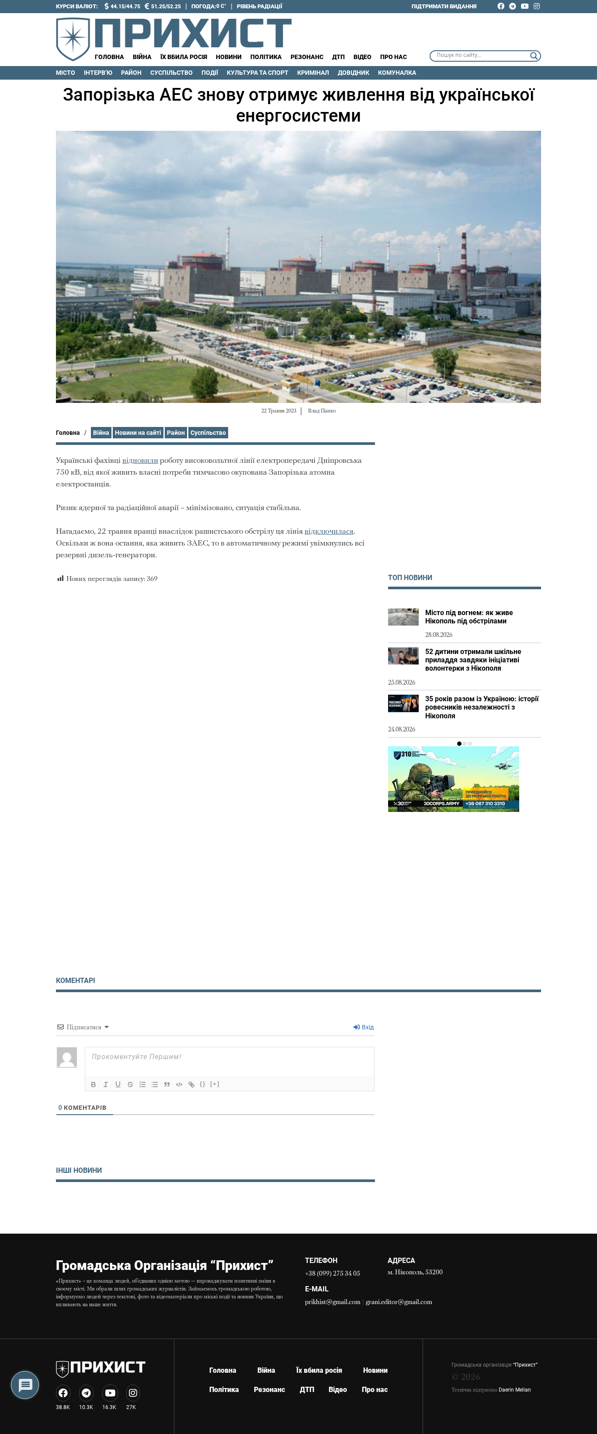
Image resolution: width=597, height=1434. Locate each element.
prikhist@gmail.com (333, 1302)
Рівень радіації (259, 6)
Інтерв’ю (98, 72)
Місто (65, 72)
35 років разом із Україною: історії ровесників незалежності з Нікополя (481, 707)
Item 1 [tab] (459, 743)
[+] (215, 1084)
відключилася (329, 532)
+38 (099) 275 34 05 (332, 1274)
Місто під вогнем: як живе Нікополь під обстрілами (469, 617)
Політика (266, 56)
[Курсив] (106, 1084)
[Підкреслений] (118, 1084)
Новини (229, 56)
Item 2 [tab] (464, 743)
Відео (362, 56)
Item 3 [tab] (470, 743)
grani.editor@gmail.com (399, 1302)
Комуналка (397, 72)
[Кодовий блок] (179, 1084)
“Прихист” (525, 1365)
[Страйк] (130, 1084)
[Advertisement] (464, 503)
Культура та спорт (257, 72)
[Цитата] (167, 1084)
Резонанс (307, 56)
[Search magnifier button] (534, 56)
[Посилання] (191, 1084)
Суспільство (171, 72)
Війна (142, 56)
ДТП (338, 56)
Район (131, 72)
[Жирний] (93, 1084)
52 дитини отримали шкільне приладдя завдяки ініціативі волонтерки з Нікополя (473, 659)
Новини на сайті (138, 432)
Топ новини (410, 578)
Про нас (393, 56)
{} (203, 1084)
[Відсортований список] (142, 1084)
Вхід (367, 1027)
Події (209, 72)
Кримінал (313, 72)
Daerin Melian (515, 1390)
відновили (140, 461)
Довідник (353, 72)
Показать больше (215, 1204)
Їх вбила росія (183, 56)
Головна (109, 56)
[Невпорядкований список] (155, 1084)
